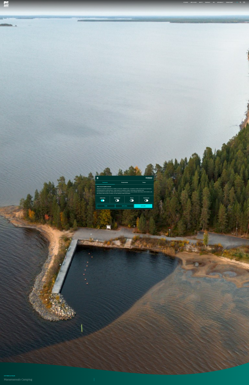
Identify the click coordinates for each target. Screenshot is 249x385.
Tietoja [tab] (144, 182)
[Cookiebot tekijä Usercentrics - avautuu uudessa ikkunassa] (146, 178)
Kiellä (106, 205)
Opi (214, 2)
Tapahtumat (229, 2)
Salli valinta (124, 205)
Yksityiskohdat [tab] (124, 182)
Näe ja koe (194, 2)
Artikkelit (220, 2)
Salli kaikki (143, 205)
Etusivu (186, 2)
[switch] (117, 201)
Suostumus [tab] (105, 182)
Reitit (201, 2)
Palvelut (207, 2)
